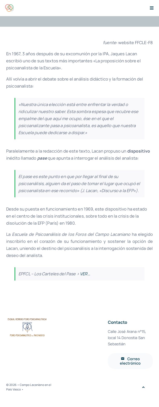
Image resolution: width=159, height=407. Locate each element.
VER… (85, 274)
